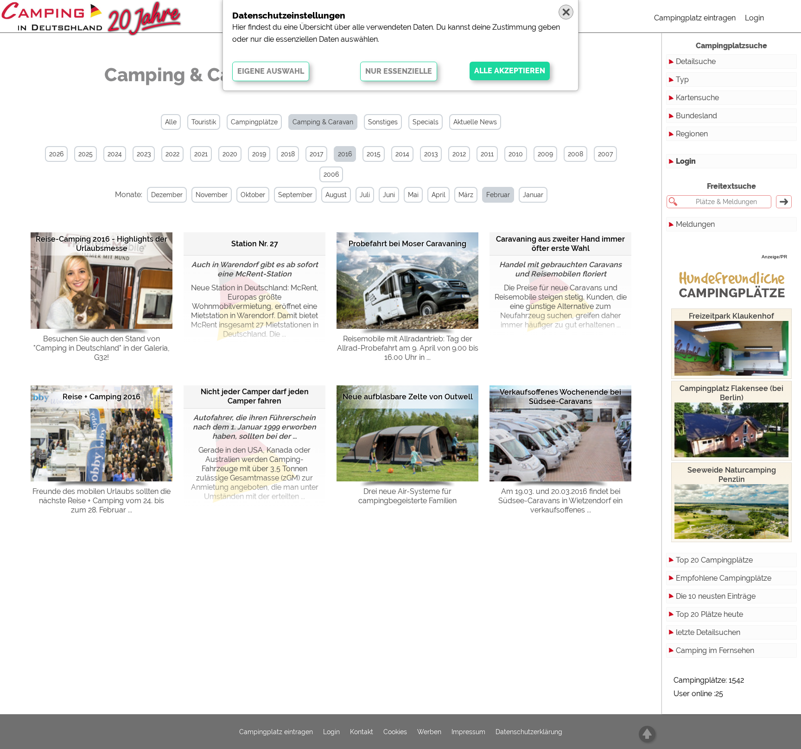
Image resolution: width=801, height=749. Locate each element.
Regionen (692, 133)
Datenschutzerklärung (529, 732)
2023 (144, 154)
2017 (316, 154)
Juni (389, 194)
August (336, 194)
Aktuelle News (475, 122)
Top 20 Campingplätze (714, 560)
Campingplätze (254, 122)
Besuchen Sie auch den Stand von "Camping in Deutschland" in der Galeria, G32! (101, 348)
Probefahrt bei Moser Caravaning (407, 243)
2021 (201, 154)
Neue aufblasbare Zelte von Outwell (408, 396)
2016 (345, 154)
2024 (115, 154)
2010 (516, 154)
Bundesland (696, 115)
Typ (682, 79)
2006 (331, 174)
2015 (374, 154)
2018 (288, 154)
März (465, 194)
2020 (229, 154)
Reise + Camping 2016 (101, 396)
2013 (431, 154)
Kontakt (361, 732)
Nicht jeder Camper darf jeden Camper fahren (255, 396)
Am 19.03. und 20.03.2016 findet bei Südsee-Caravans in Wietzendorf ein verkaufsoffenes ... (560, 500)
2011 (487, 154)
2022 (172, 154)
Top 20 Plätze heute (709, 614)
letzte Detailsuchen (708, 632)
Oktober (253, 194)
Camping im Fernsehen (715, 650)
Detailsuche (696, 61)
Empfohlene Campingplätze (723, 578)
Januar (533, 194)
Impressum (468, 732)
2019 (259, 154)
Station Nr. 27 (254, 243)
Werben (429, 732)
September (295, 194)
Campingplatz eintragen (695, 17)
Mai (413, 194)
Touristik (203, 122)
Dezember (167, 194)
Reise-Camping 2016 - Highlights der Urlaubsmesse (101, 244)
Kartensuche (697, 97)
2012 (459, 154)
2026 (56, 154)
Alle (171, 122)
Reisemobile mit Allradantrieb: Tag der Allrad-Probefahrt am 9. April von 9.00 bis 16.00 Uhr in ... (407, 348)
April (438, 194)
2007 (605, 154)
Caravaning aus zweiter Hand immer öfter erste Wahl (560, 244)
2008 (575, 154)
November (212, 194)
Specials (426, 122)
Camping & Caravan (322, 122)
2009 (545, 154)
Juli (365, 194)
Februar (498, 194)
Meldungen (695, 224)
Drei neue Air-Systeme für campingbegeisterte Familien (407, 496)
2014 (402, 154)
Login (754, 17)
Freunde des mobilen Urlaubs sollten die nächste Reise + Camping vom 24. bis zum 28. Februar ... (101, 500)
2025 (85, 154)
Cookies (395, 732)
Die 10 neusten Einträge (716, 596)
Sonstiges (383, 122)
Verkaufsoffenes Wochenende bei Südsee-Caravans (560, 397)
